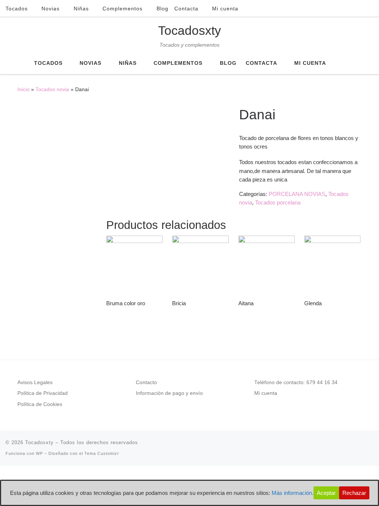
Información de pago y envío (169, 393)
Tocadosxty (39, 442)
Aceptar (326, 493)
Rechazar (354, 493)
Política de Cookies (39, 404)
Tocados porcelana (278, 202)
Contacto (146, 382)
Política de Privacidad (42, 393)
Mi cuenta (265, 393)
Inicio (23, 89)
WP (39, 453)
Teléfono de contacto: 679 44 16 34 (296, 382)
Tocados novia (52, 89)
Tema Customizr (101, 453)
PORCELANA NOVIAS (297, 194)
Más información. (292, 493)
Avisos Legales (35, 382)
